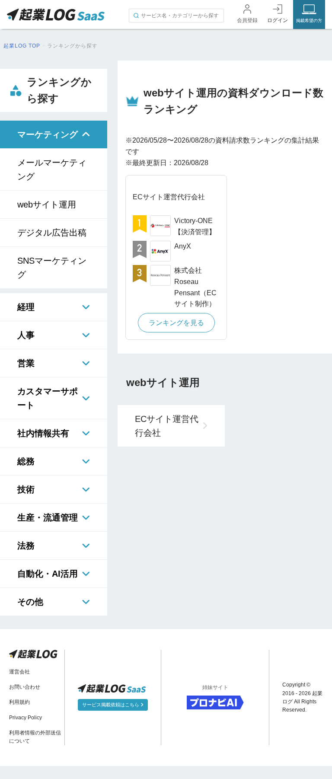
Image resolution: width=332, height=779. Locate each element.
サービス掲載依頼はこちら (111, 704)
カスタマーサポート (47, 398)
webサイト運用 (46, 204)
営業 (26, 363)
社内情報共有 (43, 433)
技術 (26, 489)
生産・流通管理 (47, 517)
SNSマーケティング (51, 267)
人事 (26, 335)
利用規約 (19, 702)
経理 (26, 307)
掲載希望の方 (309, 20)
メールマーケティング (51, 169)
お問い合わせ (24, 687)
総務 (26, 461)
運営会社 (19, 672)
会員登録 (247, 20)
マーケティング (47, 134)
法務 (26, 545)
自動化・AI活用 (47, 573)
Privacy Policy (25, 718)
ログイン (277, 20)
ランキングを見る (176, 322)
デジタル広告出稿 (51, 232)
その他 (30, 602)
